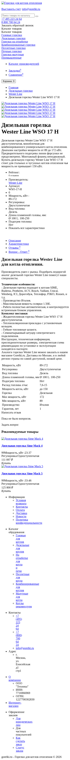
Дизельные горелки (13, 38)
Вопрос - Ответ (19, 251)
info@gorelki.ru (31, 9)
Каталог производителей (24, 63)
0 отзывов (14, 175)
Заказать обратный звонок (17, 25)
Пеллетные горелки (13, 48)
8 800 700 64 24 (10, 22)
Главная (13, 87)
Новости (21, 516)
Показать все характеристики (27, 228)
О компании (15, 678)
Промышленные (11, 57)
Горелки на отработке (14, 41)
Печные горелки (11, 51)
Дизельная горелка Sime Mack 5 (22, 473)
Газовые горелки (11, 35)
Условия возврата (21, 502)
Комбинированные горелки (18, 44)
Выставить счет (11, 9)
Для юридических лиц (24, 721)
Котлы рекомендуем (24, 605)
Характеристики (19, 243)
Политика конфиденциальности (29, 521)
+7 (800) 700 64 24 (19, 638)
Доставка (21, 513)
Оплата (20, 509)
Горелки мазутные (12, 54)
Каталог (11, 31)
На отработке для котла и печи (22, 562)
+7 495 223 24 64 (11, 18)
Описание (15, 240)
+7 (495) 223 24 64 (19, 622)
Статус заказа (20, 749)
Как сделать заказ (20, 741)
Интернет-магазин (15, 704)
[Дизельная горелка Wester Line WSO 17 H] (28, 103)
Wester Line (15, 93)
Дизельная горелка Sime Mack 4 (22, 445)
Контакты (22, 506)
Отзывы (14, 247)
